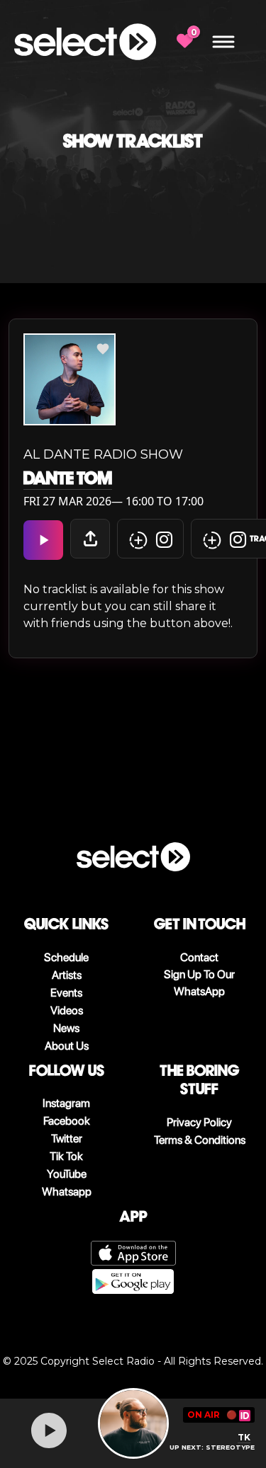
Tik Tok (66, 1156)
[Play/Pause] (49, 1430)
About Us (67, 1046)
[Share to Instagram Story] (150, 538)
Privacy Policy (199, 1122)
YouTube (67, 1174)
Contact (199, 957)
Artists (67, 975)
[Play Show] (43, 540)
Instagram (66, 1103)
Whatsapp (67, 1191)
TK (244, 1437)
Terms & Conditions (199, 1140)
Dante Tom (67, 478)
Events (66, 992)
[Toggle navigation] (223, 42)
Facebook (66, 1121)
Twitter (66, 1138)
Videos (66, 1010)
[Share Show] (90, 538)
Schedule (66, 957)
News (66, 1028)
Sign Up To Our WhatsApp (199, 983)
